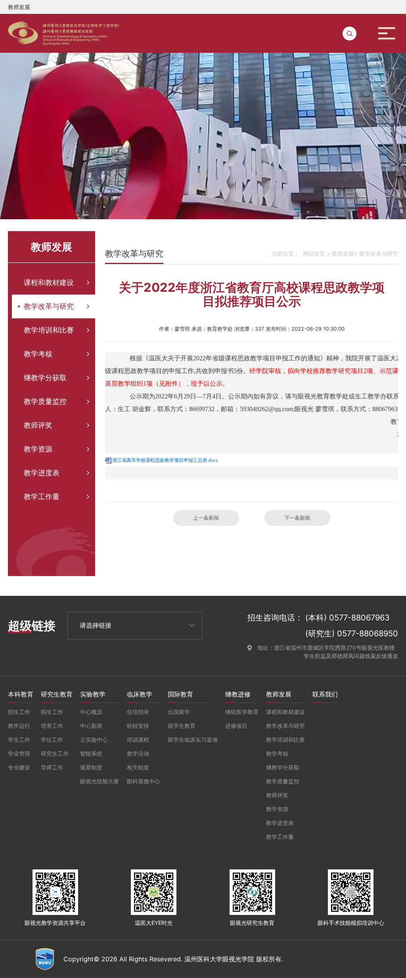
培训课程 (138, 739)
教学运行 (19, 725)
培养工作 (52, 725)
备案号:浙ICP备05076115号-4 (328, 959)
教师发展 (343, 253)
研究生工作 (55, 753)
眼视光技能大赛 (99, 781)
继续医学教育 (242, 711)
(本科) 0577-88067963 (347, 617)
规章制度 (91, 767)
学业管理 (19, 753)
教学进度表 (41, 473)
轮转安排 (138, 725)
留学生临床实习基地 (193, 739)
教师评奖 (38, 425)
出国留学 (179, 711)
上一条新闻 (206, 518)
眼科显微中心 (143, 781)
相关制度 (138, 767)
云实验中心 (94, 739)
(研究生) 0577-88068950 (351, 633)
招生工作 (19, 711)
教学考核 (38, 354)
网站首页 (314, 253)
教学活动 (138, 753)
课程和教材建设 (49, 282)
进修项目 (236, 725)
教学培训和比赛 (49, 330)
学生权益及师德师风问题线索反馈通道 (351, 656)
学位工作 (52, 739)
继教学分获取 (45, 377)
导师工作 (52, 767)
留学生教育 (181, 725)
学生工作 (19, 739)
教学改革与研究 (49, 306)
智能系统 (91, 753)
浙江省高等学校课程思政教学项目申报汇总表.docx (165, 460)
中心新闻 (91, 725)
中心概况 (91, 711)
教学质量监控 (45, 401)
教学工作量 (41, 496)
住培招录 (138, 711)
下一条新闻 (297, 518)
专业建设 (19, 767)
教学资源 (38, 449)
